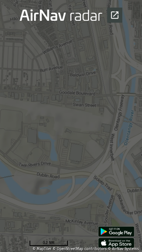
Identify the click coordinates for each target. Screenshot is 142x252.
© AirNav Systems (123, 249)
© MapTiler (42, 249)
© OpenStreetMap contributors (80, 249)
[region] (71, 126)
